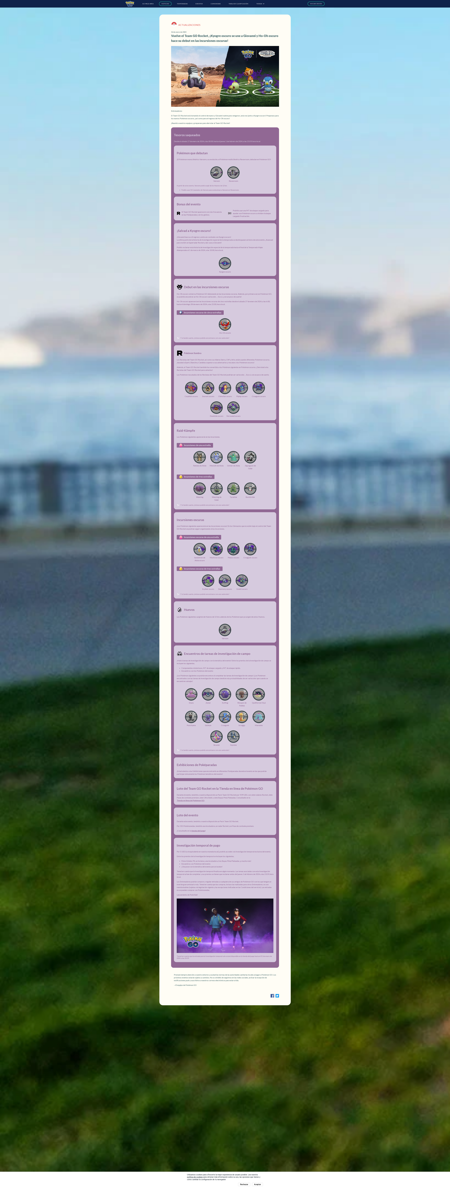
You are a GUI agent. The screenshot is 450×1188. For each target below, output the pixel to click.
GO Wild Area (148, 4)
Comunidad (216, 4)
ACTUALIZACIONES (189, 24)
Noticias (165, 4)
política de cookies (195, 1177)
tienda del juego (198, 831)
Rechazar (244, 1184)
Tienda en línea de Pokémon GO (190, 800)
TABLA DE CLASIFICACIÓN (238, 4)
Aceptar (257, 1184)
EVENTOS (199, 4)
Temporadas (182, 4)
